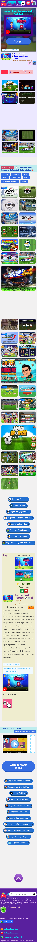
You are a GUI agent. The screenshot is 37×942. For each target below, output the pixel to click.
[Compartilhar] (34, 63)
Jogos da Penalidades (19, 530)
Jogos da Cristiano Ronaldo (19, 518)
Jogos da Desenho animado (19, 830)
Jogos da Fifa (19, 505)
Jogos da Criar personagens (19, 824)
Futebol (5, 174)
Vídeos (28, 72)
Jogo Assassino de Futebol (13, 937)
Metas (24, 181)
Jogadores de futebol (10, 181)
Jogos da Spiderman (19, 799)
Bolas (25, 174)
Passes (5, 178)
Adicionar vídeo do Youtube (25, 731)
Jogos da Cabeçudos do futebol (19, 543)
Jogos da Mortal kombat (19, 805)
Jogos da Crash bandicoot (19, 781)
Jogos (4, 72)
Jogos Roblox (19, 793)
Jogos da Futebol (19, 499)
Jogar (18, 41)
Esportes (16, 174)
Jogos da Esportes (19, 524)
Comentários (16, 72)
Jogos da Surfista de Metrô (19, 787)
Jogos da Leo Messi (19, 536)
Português (8, 921)
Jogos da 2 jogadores (19, 512)
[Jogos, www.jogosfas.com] (12, 3)
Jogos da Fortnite (19, 843)
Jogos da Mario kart (19, 812)
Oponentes (16, 178)
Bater (26, 178)
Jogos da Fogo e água (19, 836)
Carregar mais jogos (18, 766)
